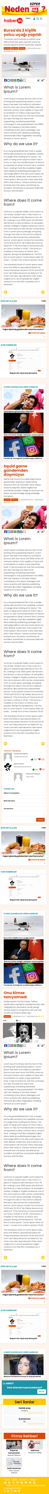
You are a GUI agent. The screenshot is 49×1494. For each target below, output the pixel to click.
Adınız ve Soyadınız (11, 793)
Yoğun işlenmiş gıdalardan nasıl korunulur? (23, 329)
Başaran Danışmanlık (14, 1451)
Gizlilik (15, 1479)
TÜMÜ (43, 301)
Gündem (7, 48)
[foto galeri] (22, 1482)
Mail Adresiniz (9, 801)
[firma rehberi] (34, 1482)
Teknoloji (15, 48)
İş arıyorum (24, 1419)
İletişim (33, 1479)
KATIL (41, 1391)
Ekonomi (22, 48)
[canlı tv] (18, 1482)
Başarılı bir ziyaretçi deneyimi (23, 373)
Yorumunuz (8, 809)
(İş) (24, 1421)
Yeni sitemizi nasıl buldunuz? (24, 1387)
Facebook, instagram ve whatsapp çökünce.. (23, 458)
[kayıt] (34, 18)
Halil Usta (35, 1450)
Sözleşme (23, 1479)
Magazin (7, 1016)
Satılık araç (24, 1408)
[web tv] (26, 1482)
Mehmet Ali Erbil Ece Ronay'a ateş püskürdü (22, 1376)
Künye (7, 1479)
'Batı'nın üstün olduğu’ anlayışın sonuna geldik (24, 435)
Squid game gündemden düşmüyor (19, 411)
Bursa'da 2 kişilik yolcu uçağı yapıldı (19, 938)
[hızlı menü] (41, 18)
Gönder (40, 820)
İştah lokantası (14, 1468)
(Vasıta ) (24, 1411)
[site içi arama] (37, 18)
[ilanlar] (30, 1482)
